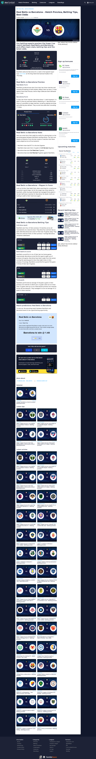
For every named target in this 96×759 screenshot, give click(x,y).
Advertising (20, 745)
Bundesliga (53, 745)
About (18, 741)
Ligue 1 (51, 751)
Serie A (51, 747)
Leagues (52, 2)
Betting (34, 2)
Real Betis (29, 380)
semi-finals (22, 74)
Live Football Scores (71, 747)
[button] (90, 3)
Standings (60, 2)
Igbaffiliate (69, 743)
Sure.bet (68, 749)
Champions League (55, 741)
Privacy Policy (20, 749)
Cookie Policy (20, 747)
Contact (19, 743)
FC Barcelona (21, 380)
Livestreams (36, 747)
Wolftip (68, 751)
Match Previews (23, 2)
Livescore (43, 2)
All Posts (35, 741)
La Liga (51, 749)
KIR (67, 745)
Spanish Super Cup (41, 380)
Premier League (54, 743)
